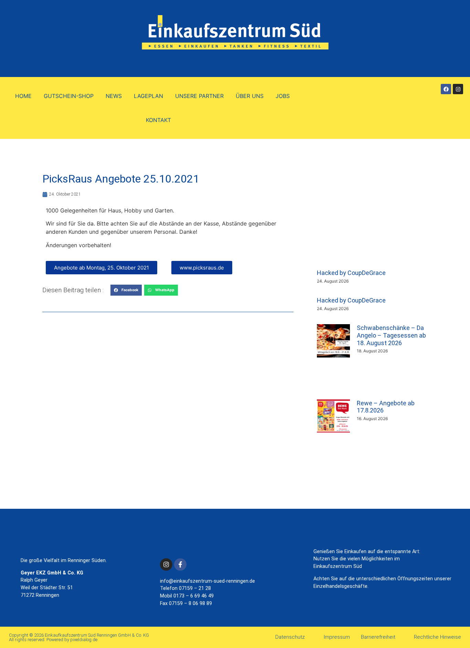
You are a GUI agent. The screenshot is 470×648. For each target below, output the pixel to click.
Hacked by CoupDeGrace (351, 272)
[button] (126, 290)
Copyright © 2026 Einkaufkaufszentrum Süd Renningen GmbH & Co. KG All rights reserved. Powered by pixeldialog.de (79, 637)
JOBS (283, 95)
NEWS (114, 95)
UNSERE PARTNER (199, 95)
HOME (23, 95)
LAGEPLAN (148, 95)
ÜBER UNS (250, 95)
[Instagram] (458, 89)
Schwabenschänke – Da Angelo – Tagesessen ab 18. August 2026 (391, 335)
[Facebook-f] (180, 564)
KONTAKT (158, 120)
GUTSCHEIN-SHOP (69, 95)
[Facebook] (446, 89)
